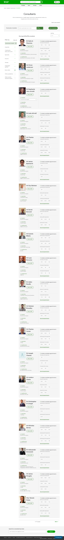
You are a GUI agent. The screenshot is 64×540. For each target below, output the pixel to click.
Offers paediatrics (9, 74)
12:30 (45, 93)
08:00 (42, 69)
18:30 (45, 195)
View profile (29, 46)
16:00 (45, 50)
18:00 (49, 45)
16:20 (42, 502)
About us (5, 537)
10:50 (42, 267)
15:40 (49, 429)
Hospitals (23, 5)
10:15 (49, 219)
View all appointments (44, 59)
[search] (31, 2)
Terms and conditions (43, 538)
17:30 (45, 45)
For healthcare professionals (20, 537)
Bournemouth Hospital (9, 43)
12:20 (45, 262)
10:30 (42, 128)
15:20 (49, 310)
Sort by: (52, 33)
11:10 (45, 267)
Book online (7, 70)
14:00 (42, 56)
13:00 (42, 237)
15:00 (42, 45)
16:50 (45, 502)
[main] (32, 271)
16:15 (41, 189)
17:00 (45, 381)
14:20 (42, 310)
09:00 (45, 69)
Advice (40, 5)
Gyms (29, 5)
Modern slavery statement (38, 537)
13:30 (45, 237)
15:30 (42, 50)
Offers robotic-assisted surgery (8, 77)
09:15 (42, 219)
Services (34, 5)
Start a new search (56, 22)
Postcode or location (11, 28)
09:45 (45, 219)
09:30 (49, 152)
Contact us (9, 537)
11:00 (45, 128)
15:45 (45, 291)
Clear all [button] (15, 40)
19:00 (42, 286)
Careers (14, 537)
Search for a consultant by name (16, 529)
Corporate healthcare (29, 537)
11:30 (49, 147)
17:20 (49, 502)
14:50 (45, 310)
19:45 (45, 286)
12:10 (45, 141)
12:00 (42, 93)
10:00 (49, 69)
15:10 (49, 435)
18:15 (45, 297)
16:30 (49, 50)
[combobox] (32, 531)
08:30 (42, 147)
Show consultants (53, 28)
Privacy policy (50, 538)
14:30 (45, 56)
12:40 (49, 262)
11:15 (49, 333)
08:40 (42, 405)
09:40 (42, 459)
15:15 (41, 357)
